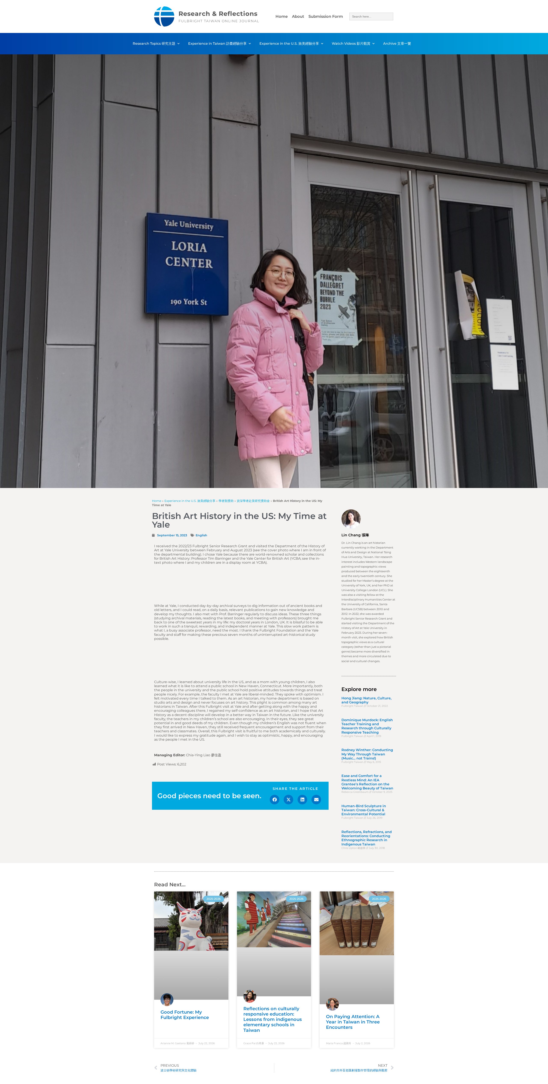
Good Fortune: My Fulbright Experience (185, 1014)
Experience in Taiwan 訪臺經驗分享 (217, 44)
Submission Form (325, 16)
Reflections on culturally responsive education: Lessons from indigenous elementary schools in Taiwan (272, 1019)
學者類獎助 (226, 501)
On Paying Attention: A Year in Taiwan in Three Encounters (353, 1022)
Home (281, 16)
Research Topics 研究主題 (154, 44)
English (201, 535)
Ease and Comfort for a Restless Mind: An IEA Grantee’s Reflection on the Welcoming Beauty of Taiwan (367, 782)
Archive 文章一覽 (397, 44)
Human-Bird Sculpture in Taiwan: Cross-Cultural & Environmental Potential (363, 810)
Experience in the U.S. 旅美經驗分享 (289, 44)
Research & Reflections (218, 13)
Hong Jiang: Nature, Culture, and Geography (366, 700)
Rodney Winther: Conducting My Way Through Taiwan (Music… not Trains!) (367, 754)
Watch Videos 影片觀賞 (351, 44)
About (298, 16)
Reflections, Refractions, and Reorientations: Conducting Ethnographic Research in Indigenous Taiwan (366, 838)
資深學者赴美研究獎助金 (253, 501)
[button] (274, 799)
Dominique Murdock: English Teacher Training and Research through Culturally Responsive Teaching (367, 726)
